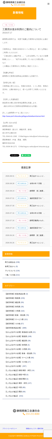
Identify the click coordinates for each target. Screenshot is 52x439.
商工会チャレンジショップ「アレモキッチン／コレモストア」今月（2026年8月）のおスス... (38, 206)
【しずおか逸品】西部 (13, 392)
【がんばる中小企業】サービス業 (17, 358)
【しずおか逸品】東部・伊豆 (16, 383)
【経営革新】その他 (12, 324)
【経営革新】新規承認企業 (15, 294)
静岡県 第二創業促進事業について (38, 235)
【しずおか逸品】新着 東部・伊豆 (18, 370)
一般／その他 (8, 25)
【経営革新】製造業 (12, 298)
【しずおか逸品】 (12, 396)
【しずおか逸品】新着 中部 (15, 375)
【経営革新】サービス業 (14, 319)
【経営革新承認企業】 (13, 328)
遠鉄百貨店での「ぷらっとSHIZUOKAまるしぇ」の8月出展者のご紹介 (38, 198)
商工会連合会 (22, 183)
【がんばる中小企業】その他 (16, 362)
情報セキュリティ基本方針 (34, 428)
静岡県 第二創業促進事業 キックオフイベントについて (38, 191)
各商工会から (10, 266)
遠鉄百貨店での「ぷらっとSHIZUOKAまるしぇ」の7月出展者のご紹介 (38, 228)
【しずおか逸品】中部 (13, 387)
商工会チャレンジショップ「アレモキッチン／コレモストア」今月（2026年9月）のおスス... (38, 176)
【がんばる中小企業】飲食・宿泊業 (18, 353)
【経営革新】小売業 (12, 311)
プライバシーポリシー (9, 428)
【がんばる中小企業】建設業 (16, 341)
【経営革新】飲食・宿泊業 (15, 315)
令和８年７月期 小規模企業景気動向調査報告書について (38, 183)
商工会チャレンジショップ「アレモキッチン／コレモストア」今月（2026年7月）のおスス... (38, 243)
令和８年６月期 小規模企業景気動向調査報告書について (38, 213)
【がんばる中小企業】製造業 (16, 336)
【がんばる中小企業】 (13, 366)
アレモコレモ (22, 176)
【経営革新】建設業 (12, 302)
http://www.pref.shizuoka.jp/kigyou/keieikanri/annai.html (23, 116)
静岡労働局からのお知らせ (38, 220)
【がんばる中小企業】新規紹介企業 (18, 332)
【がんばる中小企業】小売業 (16, 349)
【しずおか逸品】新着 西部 (15, 379)
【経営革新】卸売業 (12, 307)
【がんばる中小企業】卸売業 (16, 345)
